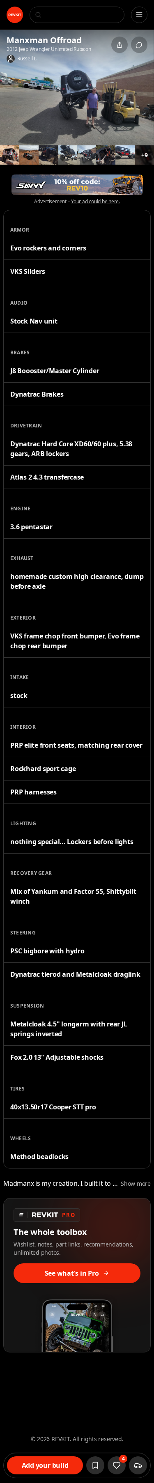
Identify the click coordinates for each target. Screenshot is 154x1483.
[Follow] (95, 1465)
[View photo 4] (48, 155)
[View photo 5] (67, 155)
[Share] (119, 45)
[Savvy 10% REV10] (77, 184)
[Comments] (139, 45)
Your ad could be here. (95, 201)
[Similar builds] (138, 1465)
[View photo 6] (87, 155)
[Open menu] (139, 15)
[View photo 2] (9, 155)
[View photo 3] (29, 155)
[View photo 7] (105, 155)
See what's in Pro (72, 1273)
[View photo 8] (125, 155)
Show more (136, 1183)
